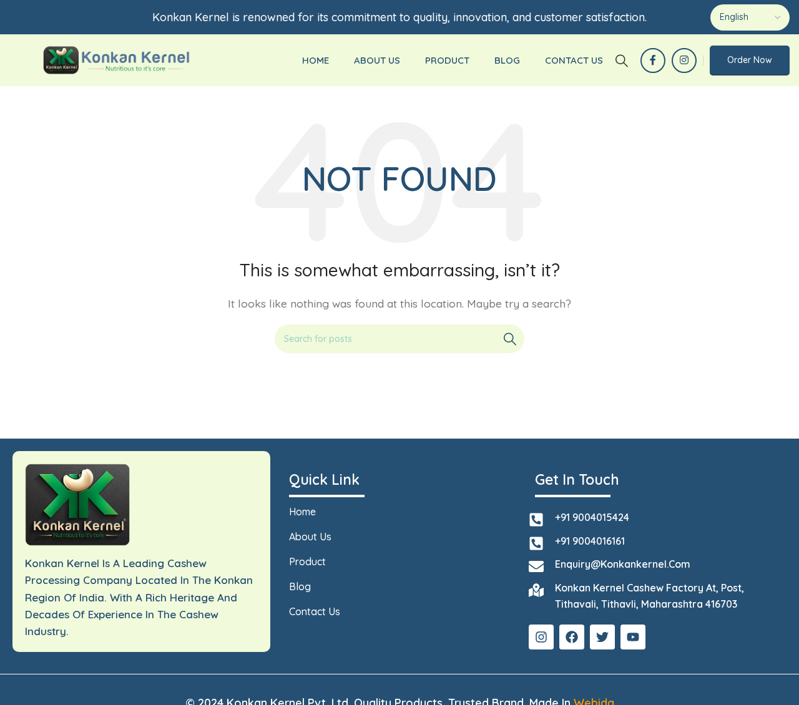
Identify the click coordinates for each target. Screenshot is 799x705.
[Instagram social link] (684, 60)
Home (302, 511)
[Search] (621, 60)
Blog (300, 586)
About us (310, 536)
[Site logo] (117, 59)
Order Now (749, 60)
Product (307, 561)
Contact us (314, 611)
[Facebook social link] (652, 60)
